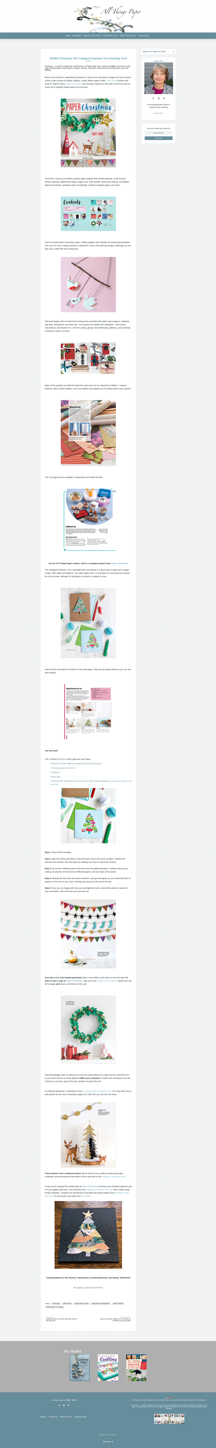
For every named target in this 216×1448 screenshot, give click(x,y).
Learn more (158, 113)
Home (67, 36)
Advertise (53, 1417)
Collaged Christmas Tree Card (99, 1190)
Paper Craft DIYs (110, 36)
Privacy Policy (66, 1417)
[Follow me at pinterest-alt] (164, 98)
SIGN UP (158, 138)
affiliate (56, 1303)
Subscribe (76, 36)
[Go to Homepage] (108, 17)
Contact (42, 1417)
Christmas (67, 1303)
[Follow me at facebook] (153, 98)
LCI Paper (86, 1196)
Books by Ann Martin (92, 36)
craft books (118, 1303)
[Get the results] (173, 51)
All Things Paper (137, 1400)
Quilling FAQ (143, 36)
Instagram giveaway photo (114, 1176)
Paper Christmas (73, 84)
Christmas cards (81, 1303)
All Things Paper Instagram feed (96, 1091)
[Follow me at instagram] (158, 98)
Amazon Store (80, 1417)
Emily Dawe (111, 80)
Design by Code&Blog (108, 1434)
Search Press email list (107, 981)
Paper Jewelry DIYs (128, 36)
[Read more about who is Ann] (158, 93)
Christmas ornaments (100, 1303)
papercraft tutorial (54, 1307)
